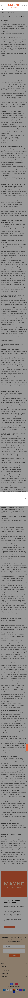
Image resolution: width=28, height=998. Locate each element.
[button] (2, 10)
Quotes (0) (26, 747)
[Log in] (22, 6)
